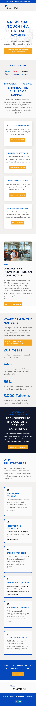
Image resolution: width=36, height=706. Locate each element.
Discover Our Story (13, 304)
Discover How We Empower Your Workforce (18, 51)
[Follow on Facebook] (16, 701)
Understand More (17, 167)
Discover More (17, 222)
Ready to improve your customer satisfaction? (14, 342)
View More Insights (17, 195)
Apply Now (18, 674)
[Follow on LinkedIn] (20, 701)
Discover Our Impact (18, 447)
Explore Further (17, 140)
